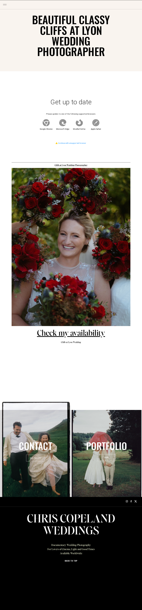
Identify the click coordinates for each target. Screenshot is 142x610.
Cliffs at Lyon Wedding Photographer (71, 165)
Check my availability (71, 334)
